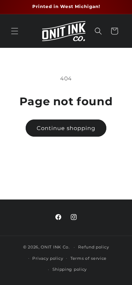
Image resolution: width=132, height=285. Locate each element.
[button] (15, 31)
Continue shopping (66, 128)
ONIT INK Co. (55, 247)
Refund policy (93, 247)
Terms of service (88, 258)
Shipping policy (69, 269)
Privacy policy (47, 258)
